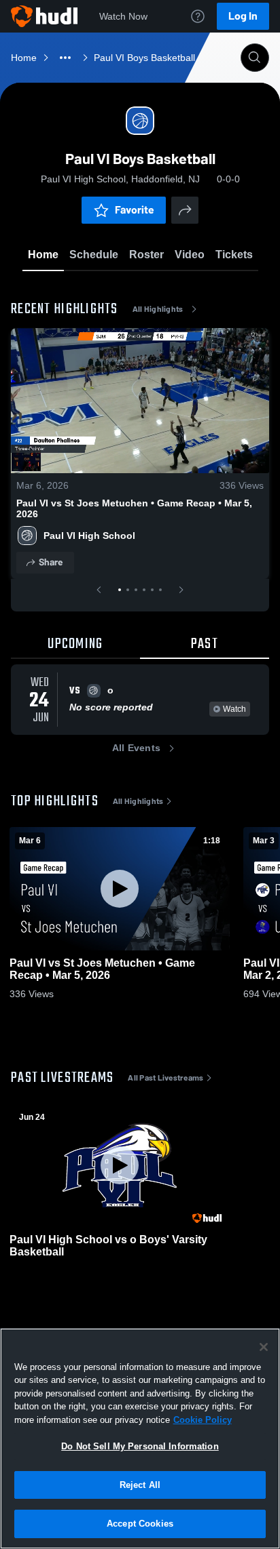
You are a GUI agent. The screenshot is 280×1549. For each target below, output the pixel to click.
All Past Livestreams (165, 1078)
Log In (243, 16)
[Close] (264, 1347)
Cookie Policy (202, 1420)
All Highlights (158, 309)
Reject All (140, 1485)
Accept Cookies (140, 1523)
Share (51, 562)
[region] (140, 1438)
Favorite (134, 210)
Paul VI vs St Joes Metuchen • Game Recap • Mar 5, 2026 (134, 508)
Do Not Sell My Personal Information (140, 1446)
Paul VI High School (89, 535)
